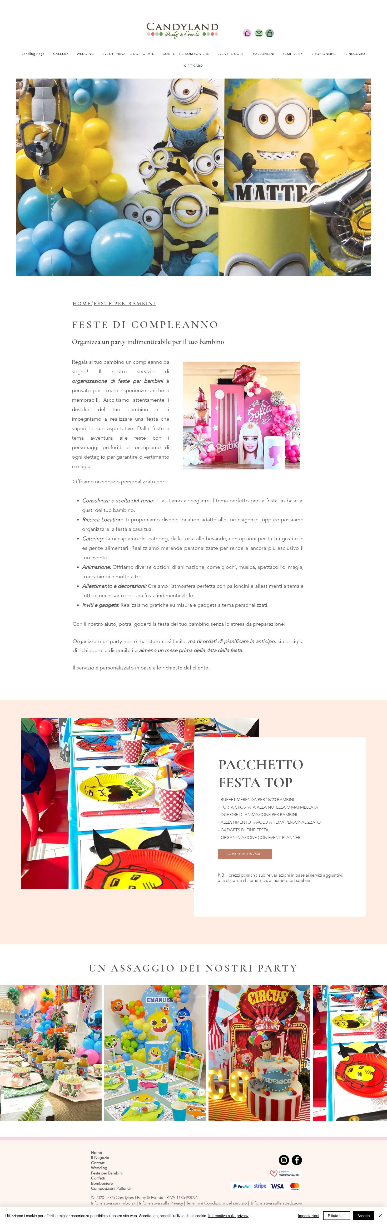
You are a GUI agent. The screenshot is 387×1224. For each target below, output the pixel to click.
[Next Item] (378, 1053)
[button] (85, 54)
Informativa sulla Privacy (161, 1203)
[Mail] (259, 33)
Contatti (98, 1162)
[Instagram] (284, 1160)
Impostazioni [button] (308, 1215)
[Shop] (269, 33)
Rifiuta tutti (336, 1215)
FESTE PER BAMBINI (125, 303)
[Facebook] (297, 1160)
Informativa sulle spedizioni (276, 1203)
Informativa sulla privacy (228, 1215)
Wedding (99, 1167)
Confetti (98, 1178)
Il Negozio (100, 1157)
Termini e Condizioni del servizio (216, 1203)
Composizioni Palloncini (112, 1188)
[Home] (247, 33)
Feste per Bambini (107, 1173)
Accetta (364, 1215)
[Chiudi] (381, 1215)
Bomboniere (102, 1183)
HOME (82, 303)
